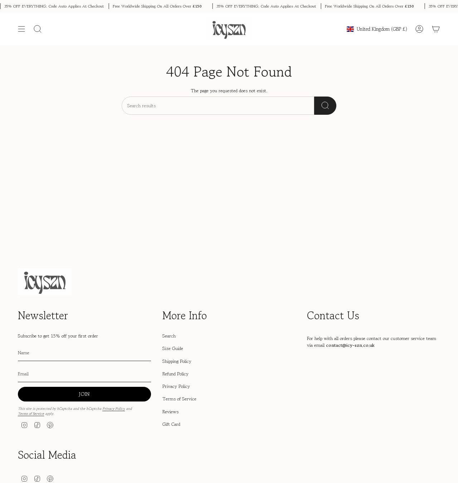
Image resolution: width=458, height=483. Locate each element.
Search (169, 335)
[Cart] (436, 29)
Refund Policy (175, 373)
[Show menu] (21, 29)
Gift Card (171, 424)
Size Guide (172, 348)
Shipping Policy (176, 361)
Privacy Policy (113, 408)
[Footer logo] (45, 281)
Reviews (170, 411)
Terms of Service (31, 413)
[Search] (325, 106)
